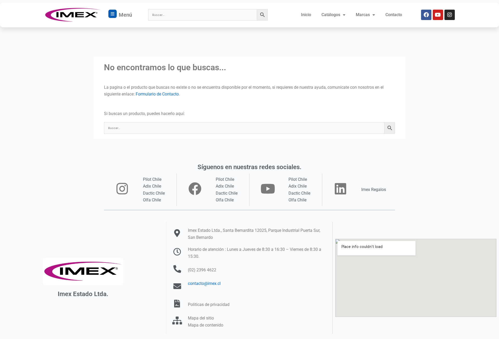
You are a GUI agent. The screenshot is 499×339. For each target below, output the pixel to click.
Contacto (393, 14)
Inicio (306, 14)
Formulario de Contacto (157, 94)
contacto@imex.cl (204, 283)
